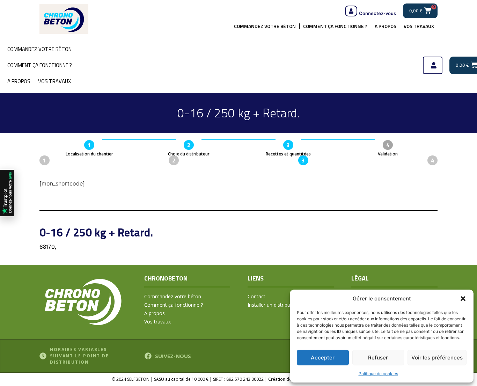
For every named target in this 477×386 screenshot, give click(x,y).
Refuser (378, 357)
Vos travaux (419, 26)
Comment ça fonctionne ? (335, 26)
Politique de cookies (378, 373)
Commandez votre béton (265, 26)
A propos (385, 26)
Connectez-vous (377, 13)
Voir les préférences (437, 357)
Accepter (323, 357)
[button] (463, 298)
